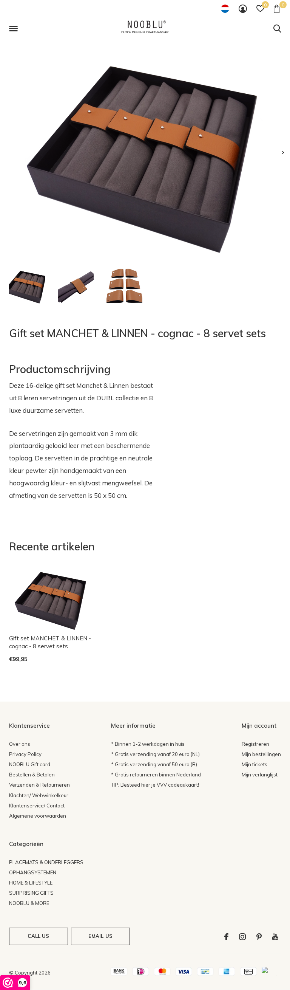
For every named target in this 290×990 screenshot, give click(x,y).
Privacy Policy (25, 754)
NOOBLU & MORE (29, 903)
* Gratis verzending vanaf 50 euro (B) (154, 764)
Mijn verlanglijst (260, 775)
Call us (38, 936)
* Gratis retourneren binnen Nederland (156, 775)
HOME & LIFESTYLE (30, 883)
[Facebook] (226, 936)
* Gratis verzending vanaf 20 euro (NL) (155, 754)
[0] (276, 9)
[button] (14, 29)
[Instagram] (242, 936)
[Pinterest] (259, 936)
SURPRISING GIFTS (31, 893)
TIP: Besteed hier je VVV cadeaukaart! (155, 785)
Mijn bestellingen (261, 754)
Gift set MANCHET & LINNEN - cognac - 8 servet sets (50, 642)
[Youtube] (275, 936)
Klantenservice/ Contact (37, 806)
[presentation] (283, 152)
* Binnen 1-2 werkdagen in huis (148, 744)
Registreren (255, 744)
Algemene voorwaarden (37, 816)
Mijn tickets (254, 764)
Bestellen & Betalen (32, 775)
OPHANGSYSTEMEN (32, 872)
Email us (100, 936)
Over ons (19, 744)
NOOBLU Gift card (29, 764)
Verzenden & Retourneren (39, 785)
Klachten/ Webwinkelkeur (38, 795)
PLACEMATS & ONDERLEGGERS (46, 862)
